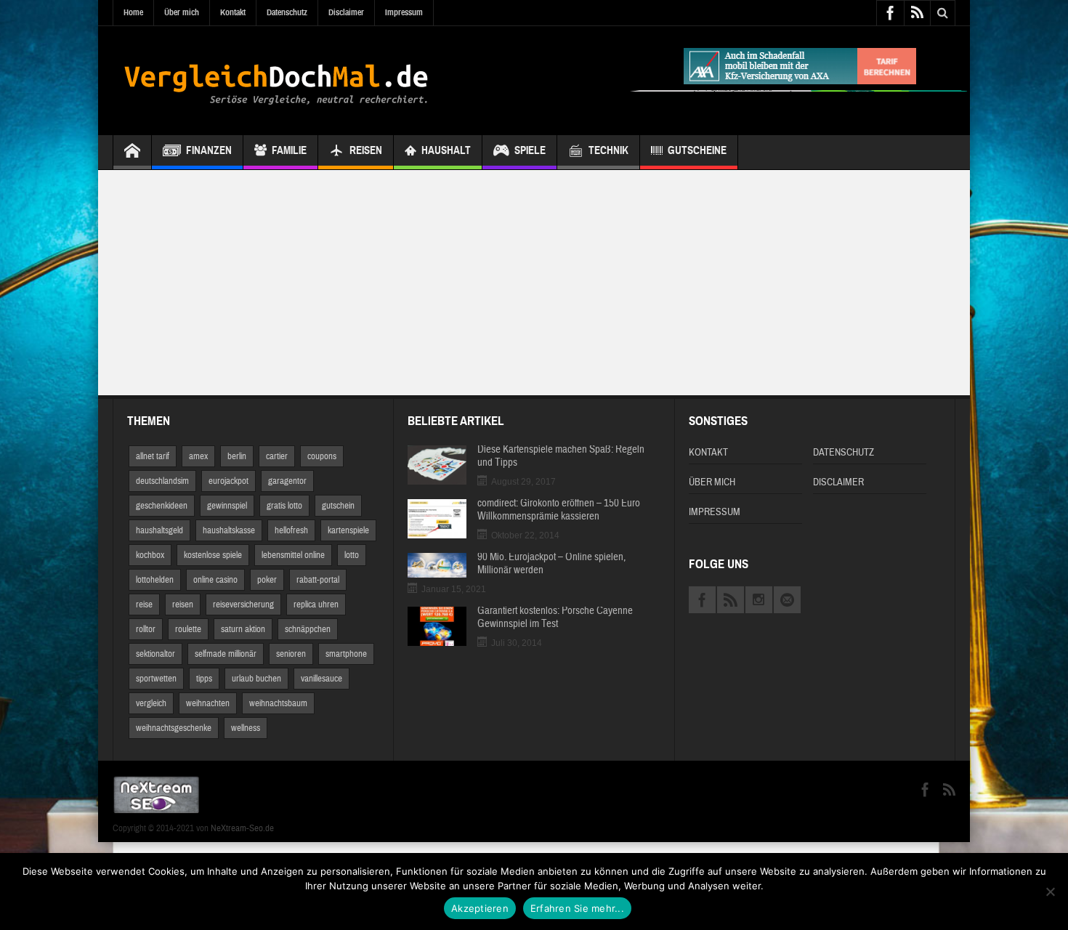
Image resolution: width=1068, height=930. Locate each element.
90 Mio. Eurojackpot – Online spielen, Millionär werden (551, 564)
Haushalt (446, 150)
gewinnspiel (227, 506)
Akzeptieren (480, 908)
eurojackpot (228, 481)
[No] (1050, 891)
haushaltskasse (229, 530)
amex (198, 456)
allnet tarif (152, 456)
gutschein (338, 506)
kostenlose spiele (213, 555)
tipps (204, 678)
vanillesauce (321, 678)
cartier (277, 456)
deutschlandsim (162, 481)
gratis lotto (284, 506)
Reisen (365, 150)
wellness (245, 728)
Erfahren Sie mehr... (577, 908)
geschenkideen (161, 506)
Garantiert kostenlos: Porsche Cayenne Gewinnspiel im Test (555, 617)
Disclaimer (346, 12)
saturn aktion (243, 629)
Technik (608, 150)
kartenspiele (348, 530)
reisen (182, 604)
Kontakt (233, 12)
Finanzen (209, 150)
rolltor (145, 629)
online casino (215, 580)
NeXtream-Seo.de (242, 828)
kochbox (150, 555)
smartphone (346, 654)
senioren (291, 654)
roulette (188, 629)
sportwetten (156, 678)
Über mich (181, 12)
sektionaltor (155, 654)
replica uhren (316, 604)
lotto (351, 555)
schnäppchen (308, 629)
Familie (289, 150)
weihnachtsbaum (278, 703)
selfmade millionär (225, 654)
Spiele (530, 150)
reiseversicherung (243, 604)
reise (144, 604)
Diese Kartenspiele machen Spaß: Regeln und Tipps (560, 456)
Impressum (404, 12)
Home (133, 12)
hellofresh (291, 530)
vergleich (151, 703)
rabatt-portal (317, 580)
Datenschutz (287, 12)
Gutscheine (697, 150)
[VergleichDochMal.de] (276, 80)
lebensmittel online (293, 555)
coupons (321, 456)
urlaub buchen (256, 678)
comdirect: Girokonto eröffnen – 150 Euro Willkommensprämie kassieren (558, 510)
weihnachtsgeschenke (173, 728)
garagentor (287, 481)
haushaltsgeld (159, 530)
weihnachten (208, 703)
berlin (236, 456)
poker (267, 580)
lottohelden (155, 580)
